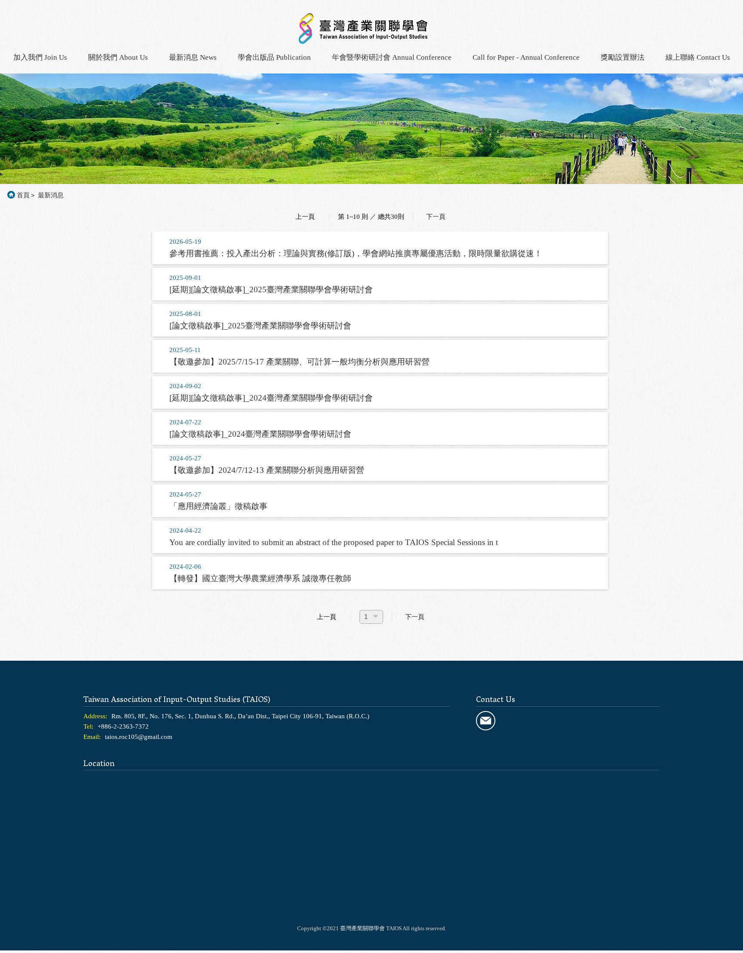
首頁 (23, 195)
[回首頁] (362, 41)
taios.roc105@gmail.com (138, 736)
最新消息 (51, 195)
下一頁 (435, 216)
